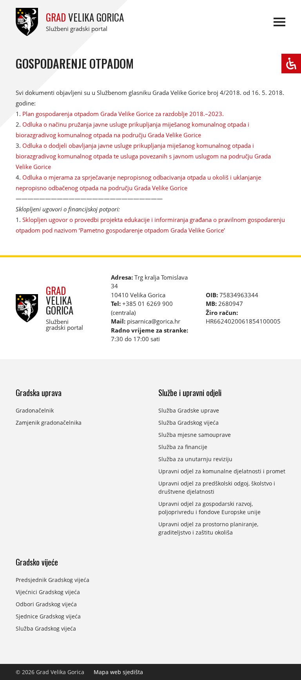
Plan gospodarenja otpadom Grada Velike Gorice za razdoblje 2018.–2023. (123, 114)
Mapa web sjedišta (118, 672)
